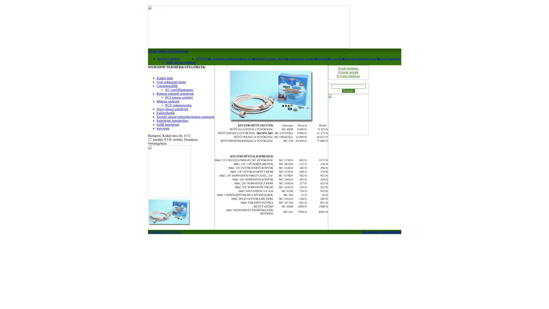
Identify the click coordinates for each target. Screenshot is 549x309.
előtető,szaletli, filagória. (273, 59)
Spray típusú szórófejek (172, 109)
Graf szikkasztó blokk (171, 82)
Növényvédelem (168, 59)
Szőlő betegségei (168, 124)
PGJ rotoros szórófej (179, 97)
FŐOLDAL (204, 59)
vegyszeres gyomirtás (304, 59)
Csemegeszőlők (167, 86)
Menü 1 (154, 51)
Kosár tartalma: (348, 72)
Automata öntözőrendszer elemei (234, 59)
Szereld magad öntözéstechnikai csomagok (185, 117)
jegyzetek (163, 128)
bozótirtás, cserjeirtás (332, 59)
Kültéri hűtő (165, 78)
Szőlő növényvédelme (181, 62)
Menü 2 (164, 51)
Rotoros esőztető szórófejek (175, 93)
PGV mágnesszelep (178, 105)
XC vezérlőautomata (179, 90)
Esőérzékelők (166, 113)
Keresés (175, 51)
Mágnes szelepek (168, 101)
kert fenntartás (391, 59)
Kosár (184, 51)
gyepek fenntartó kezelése (364, 59)
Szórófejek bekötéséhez (173, 121)
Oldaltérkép (156, 232)
